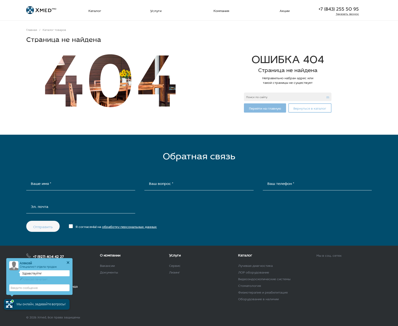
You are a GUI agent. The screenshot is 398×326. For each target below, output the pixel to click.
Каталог (245, 254)
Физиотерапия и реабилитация (263, 291)
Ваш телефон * (280, 183)
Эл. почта (39, 206)
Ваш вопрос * (161, 183)
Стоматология (249, 285)
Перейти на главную (265, 108)
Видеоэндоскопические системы (264, 278)
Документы (109, 271)
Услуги (175, 254)
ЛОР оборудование (253, 271)
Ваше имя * (41, 183)
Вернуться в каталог (309, 108)
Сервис (175, 265)
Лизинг (174, 271)
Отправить (43, 226)
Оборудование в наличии (258, 298)
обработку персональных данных (129, 226)
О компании (110, 254)
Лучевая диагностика (255, 265)
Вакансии (107, 265)
